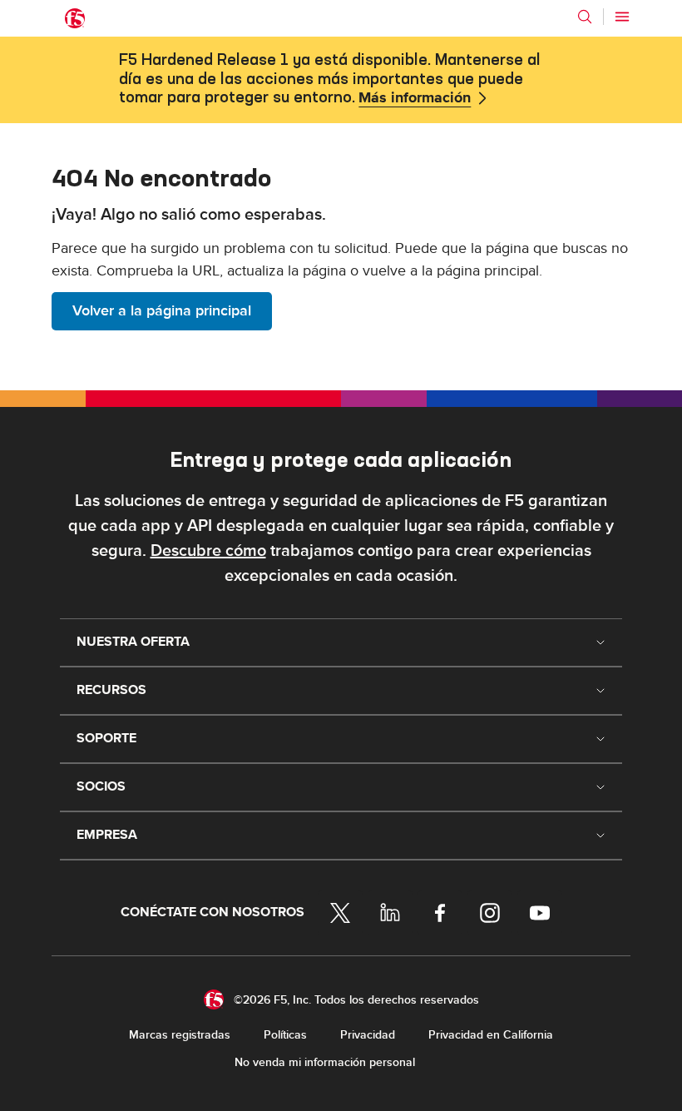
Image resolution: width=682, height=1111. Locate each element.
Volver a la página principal (161, 311)
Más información (414, 98)
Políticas (285, 1035)
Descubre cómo (208, 551)
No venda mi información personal (325, 1062)
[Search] (584, 16)
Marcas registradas (179, 1035)
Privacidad (367, 1035)
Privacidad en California (490, 1035)
